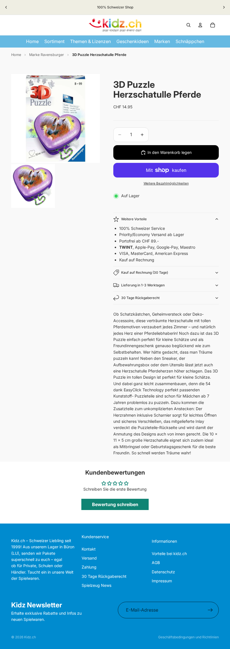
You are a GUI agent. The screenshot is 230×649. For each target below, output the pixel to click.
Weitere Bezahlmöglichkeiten (166, 183)
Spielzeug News (96, 585)
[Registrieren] (210, 610)
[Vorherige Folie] (6, 7)
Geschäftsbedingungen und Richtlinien (188, 637)
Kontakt (89, 549)
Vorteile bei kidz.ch (169, 553)
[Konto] (200, 25)
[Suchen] (188, 25)
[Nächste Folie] (224, 7)
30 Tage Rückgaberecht (140, 298)
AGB (156, 562)
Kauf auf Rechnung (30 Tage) (144, 272)
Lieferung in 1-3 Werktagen (143, 285)
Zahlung (89, 567)
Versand (89, 558)
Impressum (162, 580)
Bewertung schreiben (115, 504)
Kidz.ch (30, 637)
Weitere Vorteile (134, 219)
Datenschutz (163, 571)
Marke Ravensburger (46, 55)
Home (16, 55)
